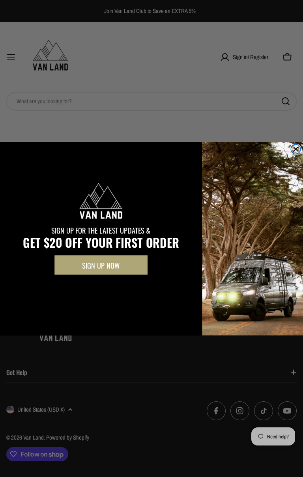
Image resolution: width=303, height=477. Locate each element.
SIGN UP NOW (101, 265)
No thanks (100, 288)
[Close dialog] (296, 149)
